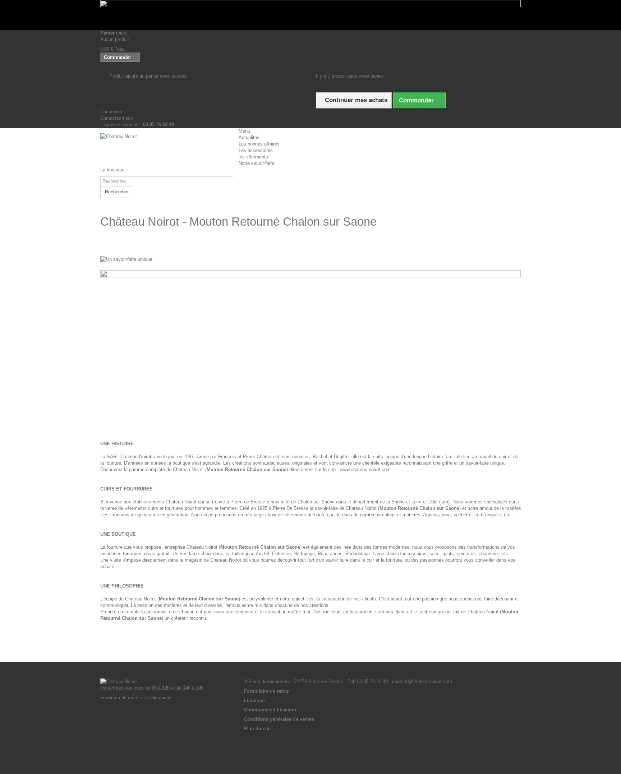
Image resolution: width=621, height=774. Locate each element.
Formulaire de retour (267, 691)
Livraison (254, 700)
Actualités (249, 137)
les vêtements (253, 157)
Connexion (111, 111)
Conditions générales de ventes (279, 719)
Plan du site (257, 728)
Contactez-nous (116, 118)
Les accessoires (256, 150)
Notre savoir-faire (256, 163)
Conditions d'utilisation (270, 710)
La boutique (112, 169)
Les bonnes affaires (259, 144)
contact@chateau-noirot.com (422, 681)
